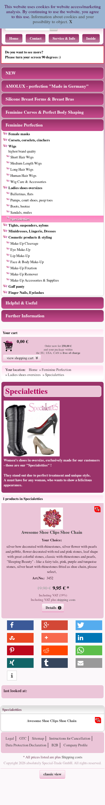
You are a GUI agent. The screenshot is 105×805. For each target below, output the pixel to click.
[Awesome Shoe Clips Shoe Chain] (52, 527)
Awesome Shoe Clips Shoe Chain (51, 532)
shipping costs (66, 599)
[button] (22, 357)
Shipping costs (72, 756)
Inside (91, 38)
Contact (35, 38)
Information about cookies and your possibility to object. (62, 19)
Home (13, 38)
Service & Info (64, 38)
